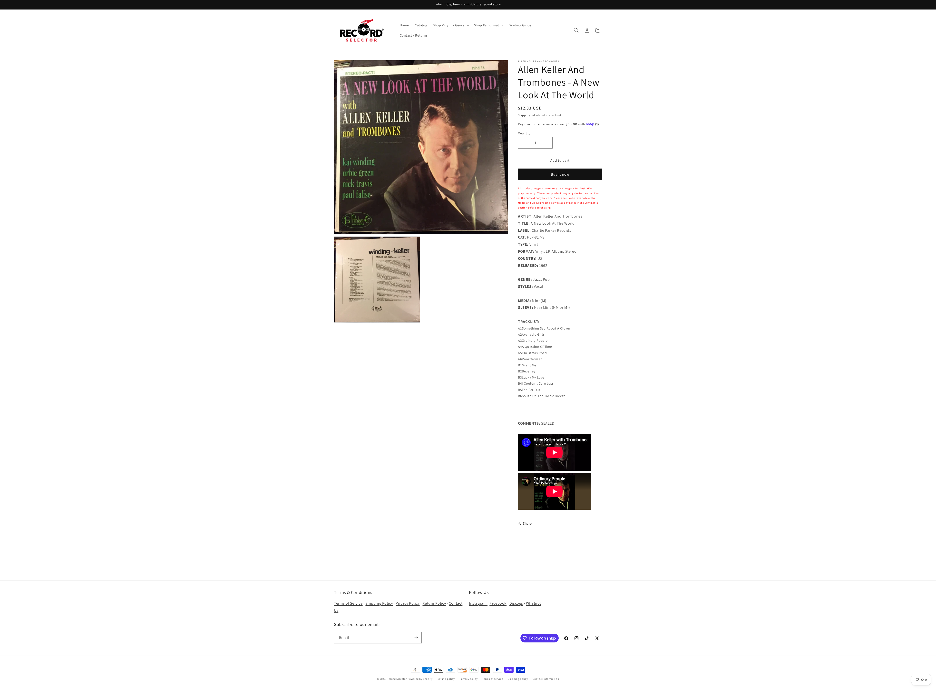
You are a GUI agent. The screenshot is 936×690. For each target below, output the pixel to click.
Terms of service (492, 678)
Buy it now (560, 174)
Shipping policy (518, 678)
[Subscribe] (416, 637)
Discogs (516, 603)
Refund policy (446, 678)
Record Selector (397, 678)
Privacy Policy (407, 603)
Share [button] (527, 523)
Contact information (546, 678)
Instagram (478, 603)
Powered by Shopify (420, 678)
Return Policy (434, 603)
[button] (450, 25)
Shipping (524, 115)
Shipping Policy (379, 603)
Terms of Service (348, 603)
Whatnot (533, 603)
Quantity (524, 133)
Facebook (498, 603)
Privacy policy (469, 678)
